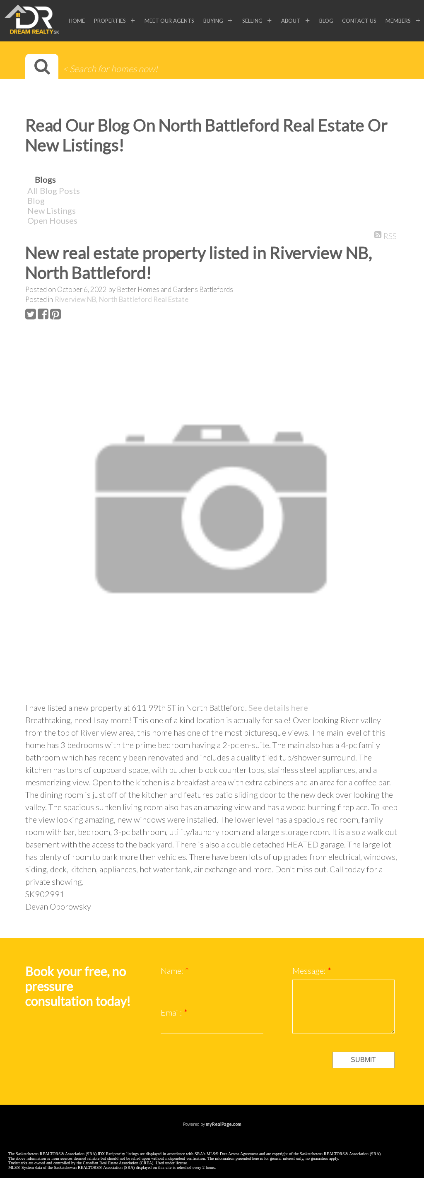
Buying (213, 20)
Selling (252, 20)
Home (77, 20)
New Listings (51, 210)
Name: (173, 970)
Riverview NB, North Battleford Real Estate (121, 299)
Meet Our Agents (169, 20)
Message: (310, 970)
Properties (110, 20)
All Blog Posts (53, 191)
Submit (363, 1059)
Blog (326, 20)
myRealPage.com (223, 1124)
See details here (278, 707)
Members (398, 20)
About (290, 20)
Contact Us (359, 20)
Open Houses (52, 220)
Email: (172, 1012)
